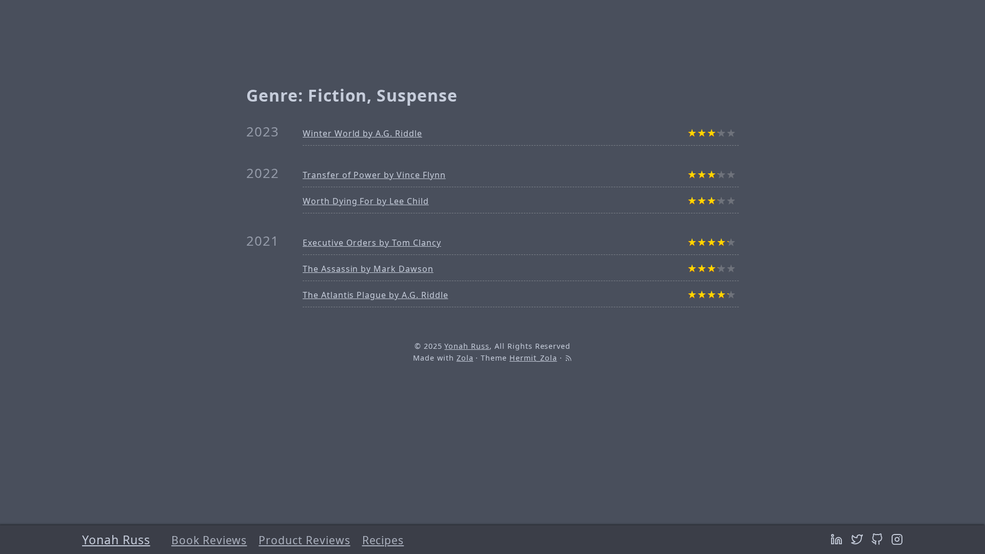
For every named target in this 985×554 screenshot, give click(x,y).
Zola (465, 358)
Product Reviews (304, 539)
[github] (879, 539)
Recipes (383, 539)
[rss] (568, 358)
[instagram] (897, 539)
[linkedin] (838, 539)
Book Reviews (209, 539)
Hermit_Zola (533, 358)
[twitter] (858, 539)
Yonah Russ (116, 539)
